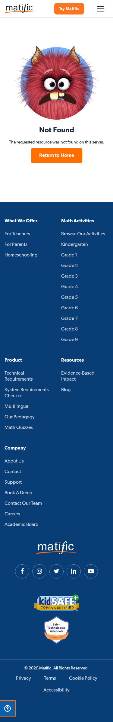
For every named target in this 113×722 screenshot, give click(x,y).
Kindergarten (74, 244)
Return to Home (56, 155)
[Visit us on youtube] (91, 571)
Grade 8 (69, 329)
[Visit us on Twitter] (56, 571)
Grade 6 (69, 308)
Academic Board (22, 524)
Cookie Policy (83, 678)
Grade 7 (69, 318)
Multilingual (17, 406)
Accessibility (56, 690)
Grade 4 (69, 287)
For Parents (16, 244)
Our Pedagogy (20, 417)
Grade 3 (69, 276)
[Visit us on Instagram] (39, 571)
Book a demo (18, 493)
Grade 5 (69, 297)
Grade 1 (69, 255)
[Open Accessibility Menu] (7, 708)
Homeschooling (21, 255)
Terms (50, 678)
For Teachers (17, 234)
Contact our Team (23, 503)
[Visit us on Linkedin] (74, 571)
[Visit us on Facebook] (22, 571)
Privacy (23, 678)
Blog (66, 390)
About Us (14, 461)
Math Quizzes (19, 427)
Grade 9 (69, 339)
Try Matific (69, 9)
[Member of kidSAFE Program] (57, 603)
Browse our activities (83, 234)
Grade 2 (69, 265)
